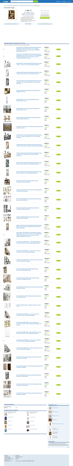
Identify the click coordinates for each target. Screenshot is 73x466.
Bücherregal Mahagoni (33, 429)
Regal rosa (9, 421)
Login (69, 1)
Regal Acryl (10, 429)
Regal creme (54, 428)
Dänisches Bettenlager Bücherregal (58, 423)
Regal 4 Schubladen (55, 411)
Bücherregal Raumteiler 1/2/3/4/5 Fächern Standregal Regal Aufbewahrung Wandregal (29, 190)
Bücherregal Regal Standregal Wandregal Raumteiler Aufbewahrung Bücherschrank (27, 208)
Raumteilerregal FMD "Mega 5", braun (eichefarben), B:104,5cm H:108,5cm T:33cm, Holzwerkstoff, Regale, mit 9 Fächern (28, 324)
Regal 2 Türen (10, 413)
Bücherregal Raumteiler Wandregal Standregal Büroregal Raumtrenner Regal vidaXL (28, 375)
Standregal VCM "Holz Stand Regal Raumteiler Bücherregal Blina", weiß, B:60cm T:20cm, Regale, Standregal (29, 172)
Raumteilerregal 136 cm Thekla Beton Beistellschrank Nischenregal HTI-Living (27, 109)
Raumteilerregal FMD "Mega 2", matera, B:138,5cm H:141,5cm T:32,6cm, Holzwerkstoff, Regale (29, 348)
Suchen (35, 1)
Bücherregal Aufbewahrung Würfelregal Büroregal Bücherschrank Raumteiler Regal (27, 269)
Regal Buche (10, 425)
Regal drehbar (54, 436)
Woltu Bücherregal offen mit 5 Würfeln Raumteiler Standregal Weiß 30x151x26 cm (29, 127)
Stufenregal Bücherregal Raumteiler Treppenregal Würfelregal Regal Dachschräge (29, 287)
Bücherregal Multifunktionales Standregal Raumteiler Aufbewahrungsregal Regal (27, 217)
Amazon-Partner (19, 460)
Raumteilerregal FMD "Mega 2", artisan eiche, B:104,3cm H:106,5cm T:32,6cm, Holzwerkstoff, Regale (28, 251)
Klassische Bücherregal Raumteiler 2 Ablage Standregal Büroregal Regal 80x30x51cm (28, 118)
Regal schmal (32, 413)
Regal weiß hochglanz (55, 415)
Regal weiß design (55, 407)
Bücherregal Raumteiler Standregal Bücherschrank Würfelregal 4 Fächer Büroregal (27, 181)
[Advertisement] (36, 34)
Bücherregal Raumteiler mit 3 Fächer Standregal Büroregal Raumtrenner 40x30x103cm (29, 384)
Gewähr (67, 445)
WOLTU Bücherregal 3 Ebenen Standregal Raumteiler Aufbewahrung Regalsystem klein (27, 278)
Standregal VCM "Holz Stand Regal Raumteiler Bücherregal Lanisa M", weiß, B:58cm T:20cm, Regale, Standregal (29, 73)
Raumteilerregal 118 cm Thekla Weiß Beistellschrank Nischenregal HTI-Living (27, 100)
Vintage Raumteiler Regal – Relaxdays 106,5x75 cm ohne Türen (28, 305)
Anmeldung (64, 1)
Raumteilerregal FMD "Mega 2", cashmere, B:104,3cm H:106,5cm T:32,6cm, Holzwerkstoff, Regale (27, 314)
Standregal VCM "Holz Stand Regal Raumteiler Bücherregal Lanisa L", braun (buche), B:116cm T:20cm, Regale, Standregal (29, 154)
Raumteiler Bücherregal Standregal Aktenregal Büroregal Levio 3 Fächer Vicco (28, 296)
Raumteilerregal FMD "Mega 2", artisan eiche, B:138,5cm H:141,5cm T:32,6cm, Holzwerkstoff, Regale (28, 340)
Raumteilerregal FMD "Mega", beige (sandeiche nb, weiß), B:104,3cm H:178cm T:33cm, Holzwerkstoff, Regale (28, 332)
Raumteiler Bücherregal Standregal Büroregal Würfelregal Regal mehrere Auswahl (28, 357)
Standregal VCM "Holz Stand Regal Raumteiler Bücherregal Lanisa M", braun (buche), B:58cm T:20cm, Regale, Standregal (29, 145)
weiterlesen (29, 21)
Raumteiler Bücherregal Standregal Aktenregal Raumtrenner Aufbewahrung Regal (29, 393)
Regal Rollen (32, 421)
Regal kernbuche (33, 417)
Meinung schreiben (45, 17)
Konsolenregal (32, 425)
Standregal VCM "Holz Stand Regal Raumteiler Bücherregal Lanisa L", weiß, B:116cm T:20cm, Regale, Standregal (29, 64)
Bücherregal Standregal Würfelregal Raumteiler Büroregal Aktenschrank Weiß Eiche (28, 199)
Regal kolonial (54, 419)
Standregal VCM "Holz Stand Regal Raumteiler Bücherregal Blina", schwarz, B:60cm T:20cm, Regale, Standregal (29, 163)
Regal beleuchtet (10, 417)
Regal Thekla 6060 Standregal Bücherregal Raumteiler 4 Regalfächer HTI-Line (28, 91)
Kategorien (58, 1)
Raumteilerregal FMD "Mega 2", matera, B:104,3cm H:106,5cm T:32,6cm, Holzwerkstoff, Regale (29, 260)
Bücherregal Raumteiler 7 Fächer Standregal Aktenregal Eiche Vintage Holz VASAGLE (29, 366)
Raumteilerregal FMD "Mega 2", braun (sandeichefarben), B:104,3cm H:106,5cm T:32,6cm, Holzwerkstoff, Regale (28, 242)
